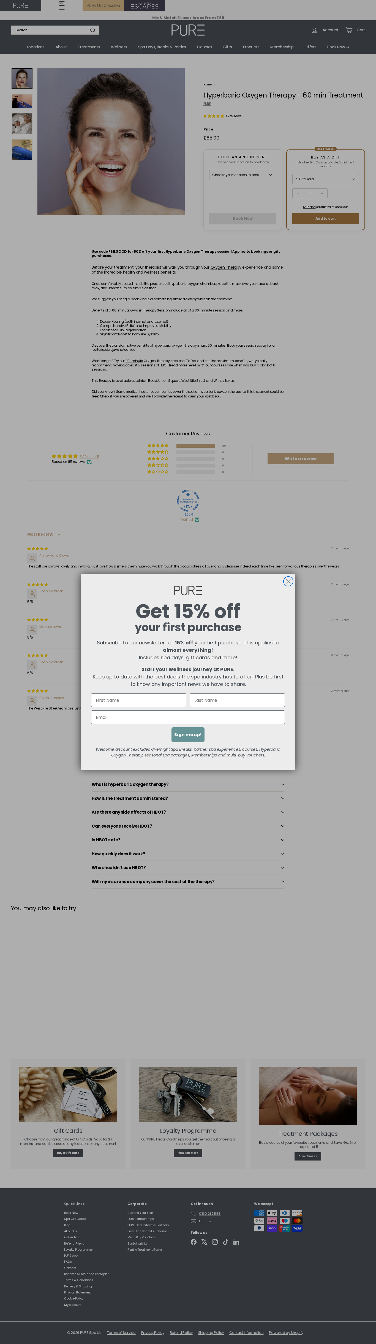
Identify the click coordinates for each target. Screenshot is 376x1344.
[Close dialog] (288, 581)
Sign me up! (188, 734)
